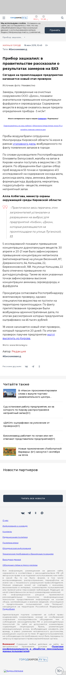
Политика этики (10, 542)
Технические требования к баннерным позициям (28, 554)
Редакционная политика (15, 537)
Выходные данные (12, 559)
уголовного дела (24, 143)
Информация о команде (15, 526)
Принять (55, 30)
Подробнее (9, 609)
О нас (5, 520)
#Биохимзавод (18, 49)
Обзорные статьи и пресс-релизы (20, 565)
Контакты (7, 531)
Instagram (42, 119)
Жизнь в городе (12, 45)
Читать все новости (33, 498)
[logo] (33, 659)
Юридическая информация (17, 548)
